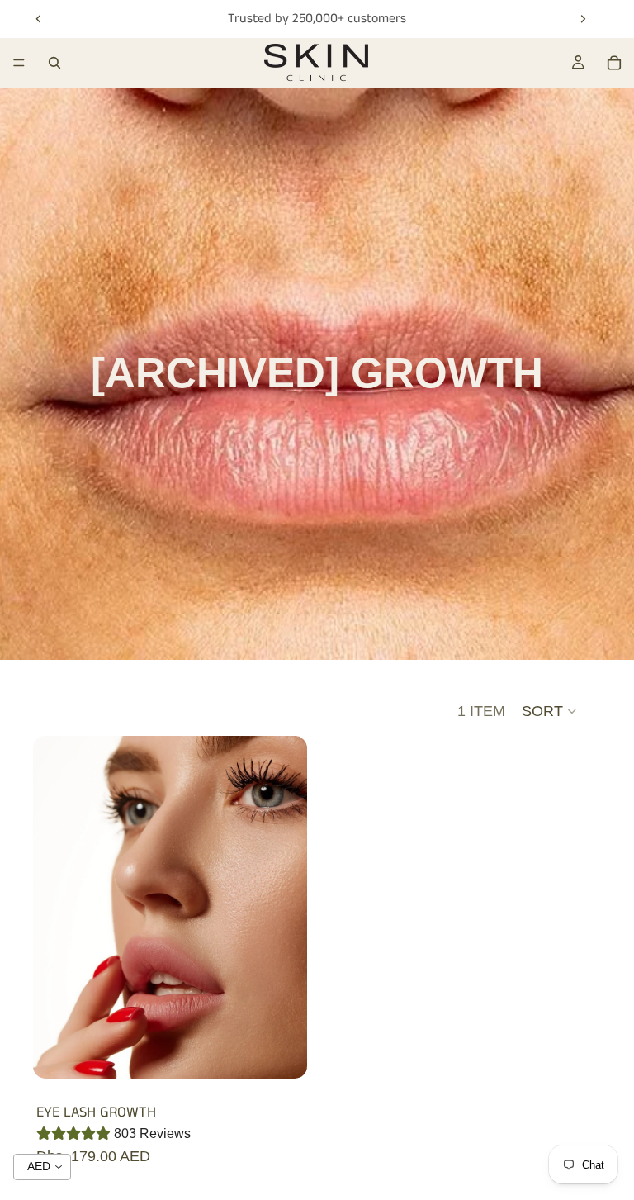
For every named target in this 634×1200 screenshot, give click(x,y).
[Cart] (614, 63)
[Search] (54, 63)
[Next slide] (583, 19)
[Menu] (19, 63)
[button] (550, 711)
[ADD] (281, 1053)
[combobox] (42, 1167)
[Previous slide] (39, 19)
